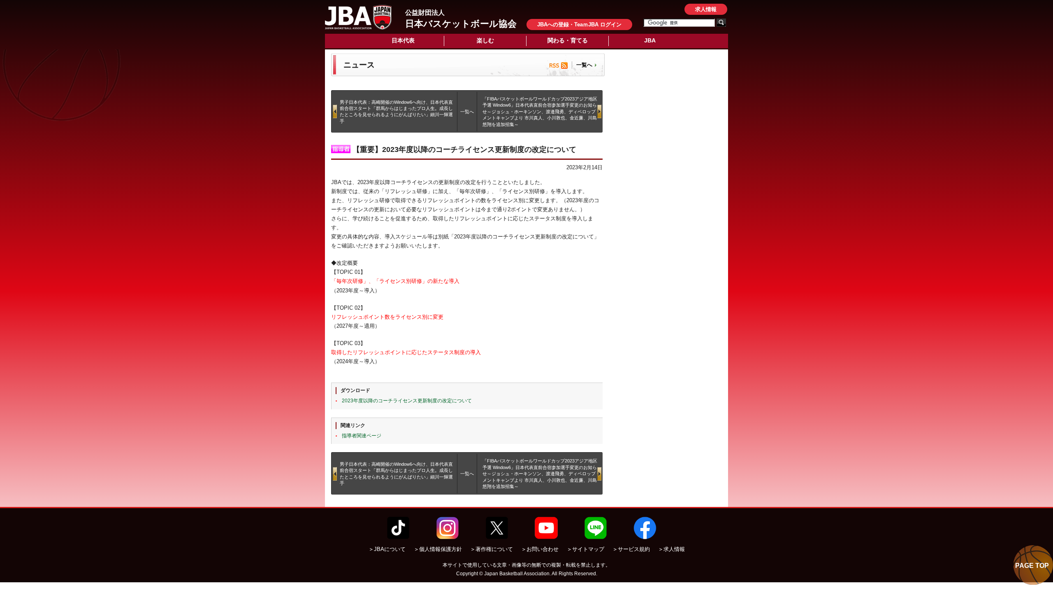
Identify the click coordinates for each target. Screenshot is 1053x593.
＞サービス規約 (631, 549)
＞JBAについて (387, 549)
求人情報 (706, 9)
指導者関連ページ (361, 436)
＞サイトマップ (585, 549)
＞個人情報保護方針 (438, 549)
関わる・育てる (567, 40)
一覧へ (584, 65)
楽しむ (485, 40)
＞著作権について (491, 549)
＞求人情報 (671, 549)
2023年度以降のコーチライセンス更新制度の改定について (407, 401)
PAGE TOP (1032, 565)
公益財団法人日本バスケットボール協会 (358, 17)
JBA (650, 40)
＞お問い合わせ (540, 549)
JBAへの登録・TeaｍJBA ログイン (579, 24)
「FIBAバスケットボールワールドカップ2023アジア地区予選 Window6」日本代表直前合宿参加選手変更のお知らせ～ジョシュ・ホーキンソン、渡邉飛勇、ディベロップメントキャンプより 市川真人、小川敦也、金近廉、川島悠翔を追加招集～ (539, 111)
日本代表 (403, 40)
